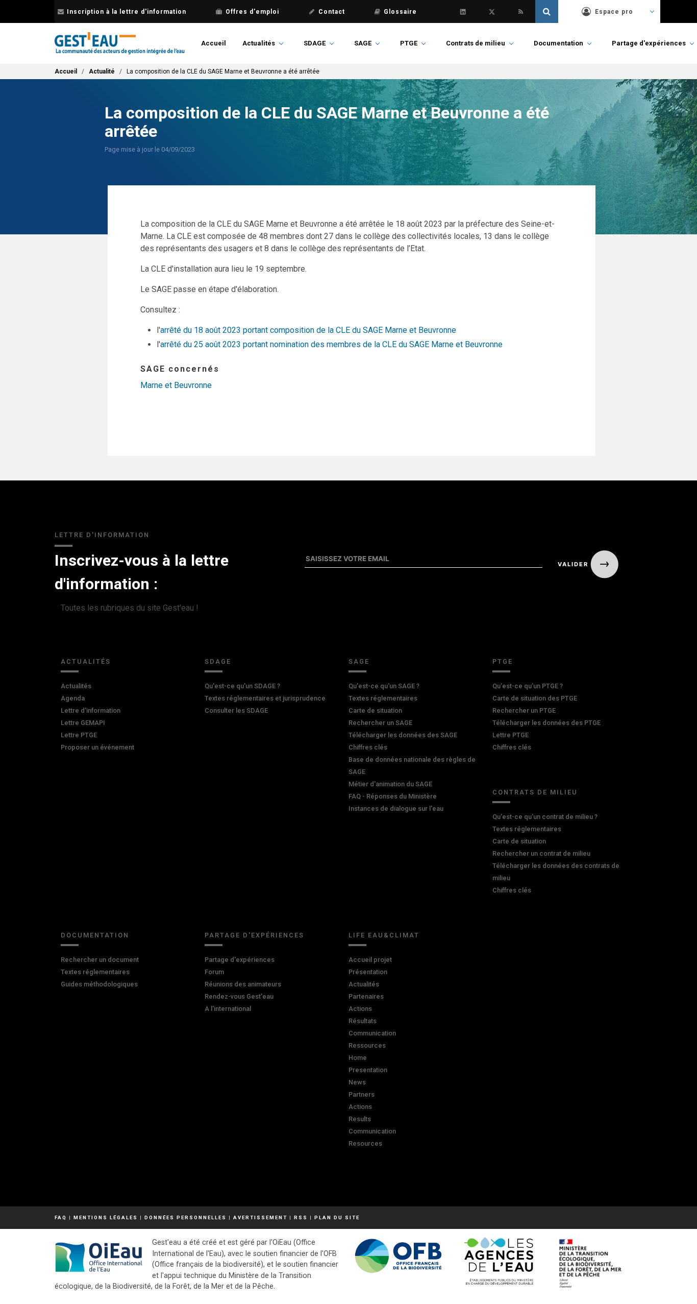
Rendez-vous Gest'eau (239, 996)
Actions (360, 1008)
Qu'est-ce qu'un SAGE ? (383, 686)
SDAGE (315, 43)
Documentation (558, 43)
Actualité (102, 71)
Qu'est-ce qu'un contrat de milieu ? (545, 816)
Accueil (213, 43)
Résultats (362, 1021)
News (357, 1082)
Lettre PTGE (79, 735)
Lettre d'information (90, 710)
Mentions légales (105, 1217)
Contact (331, 11)
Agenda (73, 698)
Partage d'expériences (649, 43)
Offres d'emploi (252, 11)
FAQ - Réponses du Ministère (392, 796)
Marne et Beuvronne (176, 385)
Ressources (367, 1045)
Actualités (258, 43)
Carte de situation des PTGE (534, 698)
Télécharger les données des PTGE (546, 723)
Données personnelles (185, 1217)
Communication (372, 1033)
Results (359, 1119)
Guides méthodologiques (99, 984)
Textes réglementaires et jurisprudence (265, 698)
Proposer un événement (97, 747)
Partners (361, 1094)
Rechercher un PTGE (524, 710)
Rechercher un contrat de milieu (541, 853)
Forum (214, 972)
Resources (365, 1143)
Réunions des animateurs (243, 984)
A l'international (228, 1008)
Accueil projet (370, 959)
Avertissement (260, 1217)
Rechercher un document (100, 959)
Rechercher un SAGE (380, 723)
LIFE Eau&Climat (383, 935)
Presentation (367, 1070)
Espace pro (614, 11)
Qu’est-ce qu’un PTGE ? (527, 686)
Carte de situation (375, 710)
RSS (301, 1217)
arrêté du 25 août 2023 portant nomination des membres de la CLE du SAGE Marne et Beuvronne (331, 344)
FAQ (61, 1217)
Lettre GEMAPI (83, 723)
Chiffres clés (367, 747)
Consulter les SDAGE (236, 710)
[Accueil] (119, 43)
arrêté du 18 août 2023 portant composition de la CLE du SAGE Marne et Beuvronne (308, 330)
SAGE (362, 43)
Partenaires (366, 996)
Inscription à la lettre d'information (126, 11)
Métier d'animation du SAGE (390, 784)
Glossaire (400, 11)
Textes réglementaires (382, 698)
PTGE (408, 43)
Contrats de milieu (475, 43)
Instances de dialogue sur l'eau (395, 808)
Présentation (367, 972)
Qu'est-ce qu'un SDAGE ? (242, 686)
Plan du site (337, 1217)
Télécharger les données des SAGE (402, 735)
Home (357, 1057)
